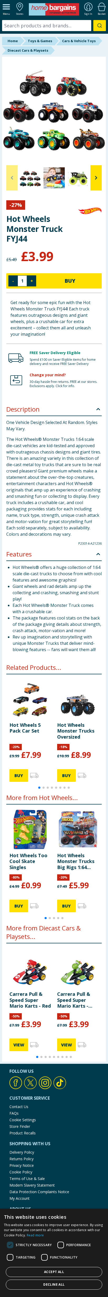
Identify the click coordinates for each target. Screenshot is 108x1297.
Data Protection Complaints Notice (39, 1191)
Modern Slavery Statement (32, 1185)
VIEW (18, 1045)
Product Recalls (22, 1132)
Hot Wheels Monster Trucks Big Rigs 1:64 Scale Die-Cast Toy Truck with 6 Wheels (76, 861)
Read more (35, 1235)
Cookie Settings (22, 1119)
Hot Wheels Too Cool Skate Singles (28, 861)
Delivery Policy (21, 1152)
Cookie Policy (20, 1171)
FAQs (14, 1113)
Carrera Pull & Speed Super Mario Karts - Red (30, 1000)
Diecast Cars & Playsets (28, 50)
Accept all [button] (54, 1272)
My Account (19, 1198)
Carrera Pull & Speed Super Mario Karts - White (73, 1000)
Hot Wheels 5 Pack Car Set (25, 728)
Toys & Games (40, 40)
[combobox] (54, 25)
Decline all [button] (53, 1284)
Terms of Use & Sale (27, 1178)
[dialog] (54, 1253)
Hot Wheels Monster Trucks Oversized (75, 731)
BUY (69, 280)
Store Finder (19, 1126)
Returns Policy (21, 1158)
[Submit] (99, 25)
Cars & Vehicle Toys (79, 40)
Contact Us (18, 1106)
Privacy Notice (21, 1165)
